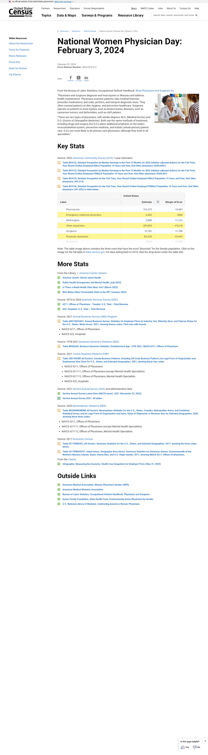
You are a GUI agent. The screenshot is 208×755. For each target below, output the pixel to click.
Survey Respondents (94, 8)
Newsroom (76, 31)
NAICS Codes (147, 8)
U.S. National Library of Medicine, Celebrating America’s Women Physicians (101, 504)
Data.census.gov (95, 252)
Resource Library (130, 15)
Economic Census (83, 439)
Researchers (60, 8)
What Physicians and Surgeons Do (155, 90)
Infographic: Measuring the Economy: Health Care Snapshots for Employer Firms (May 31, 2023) (112, 464)
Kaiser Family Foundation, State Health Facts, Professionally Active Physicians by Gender (108, 499)
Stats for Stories (90, 31)
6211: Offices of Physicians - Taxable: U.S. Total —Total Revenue (95, 304)
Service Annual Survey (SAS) (89, 388)
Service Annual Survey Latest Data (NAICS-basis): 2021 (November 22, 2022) (102, 393)
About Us (171, 8)
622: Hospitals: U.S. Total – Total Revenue (84, 309)
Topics (46, 15)
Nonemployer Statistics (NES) (89, 405)
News (134, 8)
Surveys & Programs (97, 15)
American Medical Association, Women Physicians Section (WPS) (96, 484)
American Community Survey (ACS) (93, 157)
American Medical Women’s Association (83, 489)
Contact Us (185, 8)
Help (197, 8)
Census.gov (64, 31)
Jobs (160, 8)
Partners (45, 8)
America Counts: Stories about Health (82, 277)
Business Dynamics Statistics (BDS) (99, 341)
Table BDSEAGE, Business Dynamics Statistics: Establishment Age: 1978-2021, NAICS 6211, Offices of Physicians (120, 346)
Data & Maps (66, 15)
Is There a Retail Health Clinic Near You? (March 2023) (90, 287)
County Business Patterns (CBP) (91, 353)
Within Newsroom (18, 38)
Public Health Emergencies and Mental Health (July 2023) (92, 282)
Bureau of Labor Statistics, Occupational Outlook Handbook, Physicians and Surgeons (106, 494)
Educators (75, 8)
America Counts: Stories (92, 273)
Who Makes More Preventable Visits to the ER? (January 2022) (94, 292)
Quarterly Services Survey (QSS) (100, 299)
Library (72, 459)
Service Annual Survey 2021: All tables (82, 398)
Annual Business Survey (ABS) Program (95, 316)
